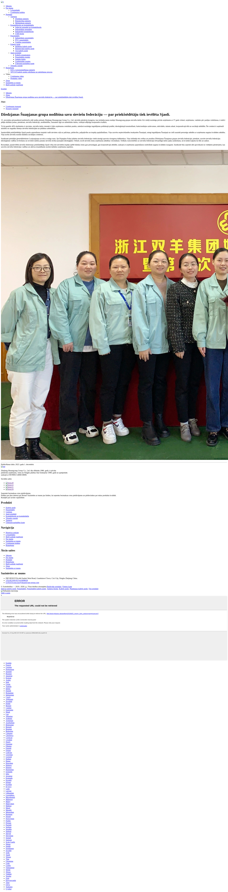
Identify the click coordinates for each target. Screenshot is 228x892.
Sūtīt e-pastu (5, 593)
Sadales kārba (20, 59)
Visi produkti (93, 589)
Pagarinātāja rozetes (22, 57)
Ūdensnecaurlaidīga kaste (24, 64)
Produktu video (16, 78)
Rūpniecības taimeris (23, 21)
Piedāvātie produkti (54, 587)
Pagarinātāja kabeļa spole (36, 589)
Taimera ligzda (52, 589)
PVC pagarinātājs (21, 40)
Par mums (9, 8)
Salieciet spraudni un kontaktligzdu (28, 27)
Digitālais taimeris (22, 19)
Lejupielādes (10, 535)
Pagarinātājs (14, 36)
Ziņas (8, 81)
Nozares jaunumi (12, 109)
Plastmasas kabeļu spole (79, 589)
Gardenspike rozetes (22, 61)
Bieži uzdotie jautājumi (14, 85)
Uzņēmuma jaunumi (13, 106)
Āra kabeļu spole (21, 51)
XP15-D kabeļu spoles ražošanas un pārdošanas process (31, 72)
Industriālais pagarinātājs (24, 38)
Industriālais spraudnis (23, 29)
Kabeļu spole (15, 44)
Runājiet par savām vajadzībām (12, 498)
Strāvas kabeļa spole (8, 589)
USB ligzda (19, 34)
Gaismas (9, 512)
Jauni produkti (15, 53)
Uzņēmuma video (17, 76)
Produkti (9, 14)
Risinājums (10, 68)
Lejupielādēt (15, 10)
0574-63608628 (17, 580)
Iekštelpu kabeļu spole (23, 46)
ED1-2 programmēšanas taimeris (22, 70)
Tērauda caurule (16, 66)
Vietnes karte (67, 587)
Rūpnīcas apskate (12, 533)
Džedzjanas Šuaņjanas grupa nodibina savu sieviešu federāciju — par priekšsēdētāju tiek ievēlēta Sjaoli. (44, 97)
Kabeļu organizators (22, 55)
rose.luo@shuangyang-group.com (22, 583)
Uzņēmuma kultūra (17, 12)
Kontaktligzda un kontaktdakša (22, 25)
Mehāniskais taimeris (23, 23)
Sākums (9, 6)
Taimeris (13, 17)
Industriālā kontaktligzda (24, 32)
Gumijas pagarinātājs (23, 42)
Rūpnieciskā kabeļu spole (24, 49)
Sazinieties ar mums (13, 83)
